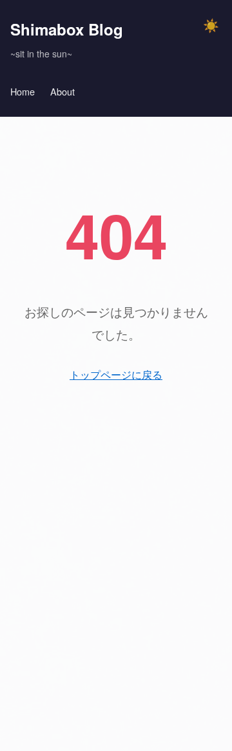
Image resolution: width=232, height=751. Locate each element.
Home (22, 91)
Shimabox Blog (66, 29)
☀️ (211, 26)
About (62, 91)
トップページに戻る (116, 374)
